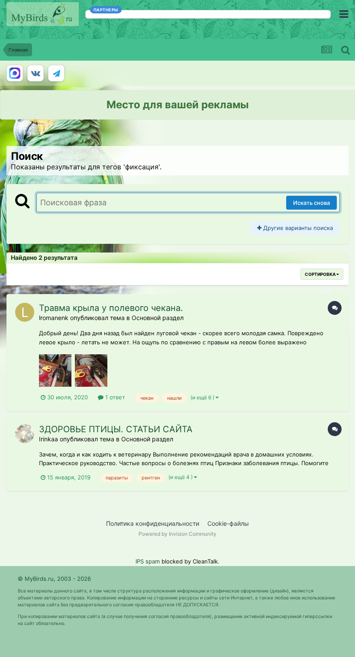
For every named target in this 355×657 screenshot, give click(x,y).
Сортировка (320, 274)
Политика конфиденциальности (152, 523)
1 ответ (114, 397)
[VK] (35, 73)
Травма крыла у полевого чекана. (111, 308)
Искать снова (311, 202)
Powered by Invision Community (177, 534)
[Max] (14, 73)
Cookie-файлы (228, 523)
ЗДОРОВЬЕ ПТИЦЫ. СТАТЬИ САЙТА (116, 429)
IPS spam (148, 561)
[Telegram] (56, 73)
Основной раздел (158, 317)
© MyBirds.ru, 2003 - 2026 (54, 578)
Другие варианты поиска (297, 227)
